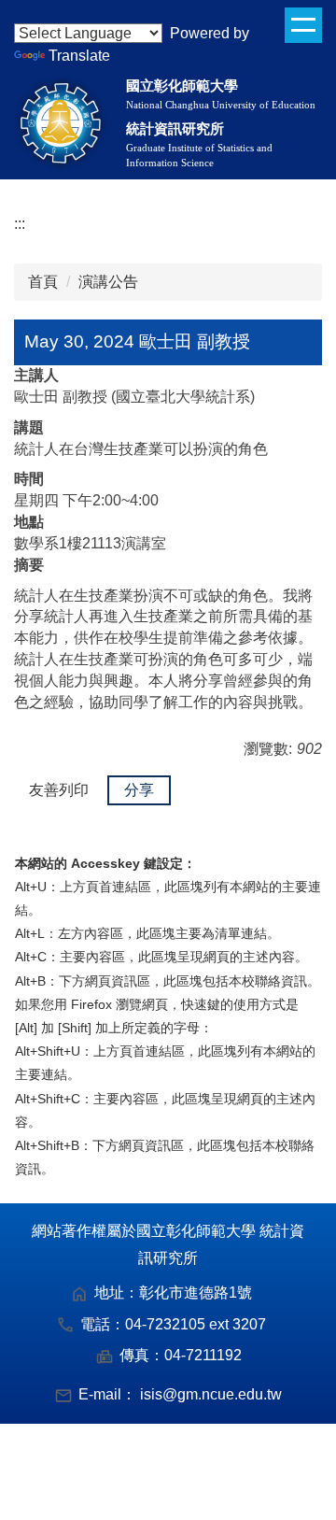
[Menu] (303, 25)
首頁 (43, 282)
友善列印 (59, 790)
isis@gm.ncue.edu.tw (211, 1394)
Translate (79, 56)
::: (19, 224)
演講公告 (108, 282)
